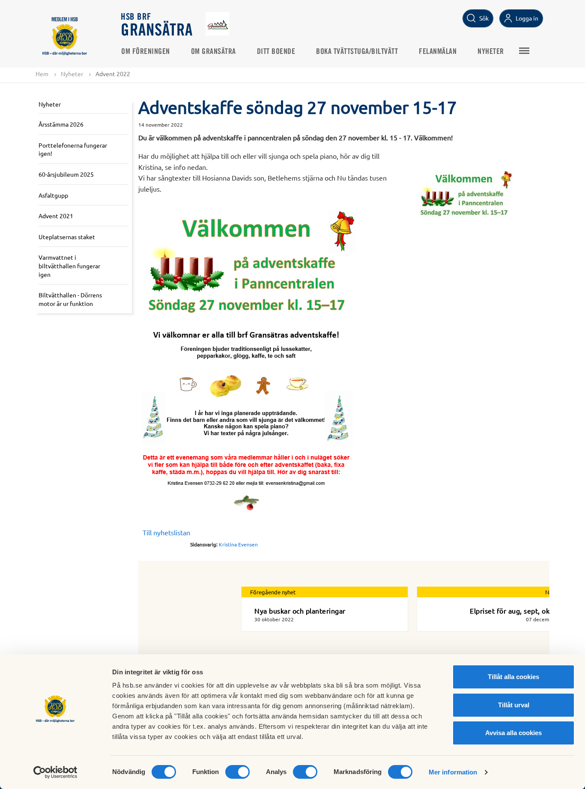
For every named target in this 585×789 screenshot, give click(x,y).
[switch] (237, 772)
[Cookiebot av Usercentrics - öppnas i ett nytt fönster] (55, 772)
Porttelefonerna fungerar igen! (73, 149)
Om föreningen (145, 51)
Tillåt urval (513, 705)
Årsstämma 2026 (61, 124)
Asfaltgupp (53, 195)
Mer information (453, 772)
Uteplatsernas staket (67, 236)
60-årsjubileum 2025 (66, 174)
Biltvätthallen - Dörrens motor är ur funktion (70, 299)
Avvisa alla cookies (513, 732)
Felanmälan (438, 51)
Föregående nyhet (272, 592)
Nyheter (491, 51)
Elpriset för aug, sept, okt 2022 (520, 610)
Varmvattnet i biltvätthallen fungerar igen (69, 265)
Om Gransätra (213, 51)
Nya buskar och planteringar (300, 610)
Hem (42, 73)
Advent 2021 (56, 215)
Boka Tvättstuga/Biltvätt (357, 51)
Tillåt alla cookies (513, 676)
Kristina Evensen (238, 544)
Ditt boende (276, 51)
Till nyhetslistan (166, 532)
